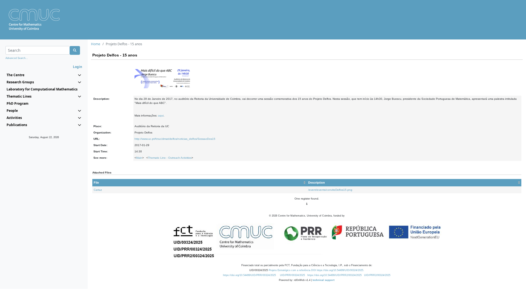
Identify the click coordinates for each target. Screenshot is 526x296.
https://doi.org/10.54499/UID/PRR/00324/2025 (249, 275)
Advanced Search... (16, 58)
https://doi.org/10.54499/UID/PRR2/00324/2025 (334, 275)
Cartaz (98, 189)
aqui (161, 115)
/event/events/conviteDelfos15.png (330, 189)
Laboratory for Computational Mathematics (42, 89)
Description (316, 182)
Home (95, 44)
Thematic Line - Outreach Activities (169, 157)
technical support (324, 280)
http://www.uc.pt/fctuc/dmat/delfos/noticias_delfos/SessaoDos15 (175, 138)
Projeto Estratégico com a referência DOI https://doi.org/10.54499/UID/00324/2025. (316, 270)
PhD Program (17, 103)
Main (139, 157)
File (96, 182)
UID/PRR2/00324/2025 (377, 275)
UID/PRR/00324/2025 (292, 275)
